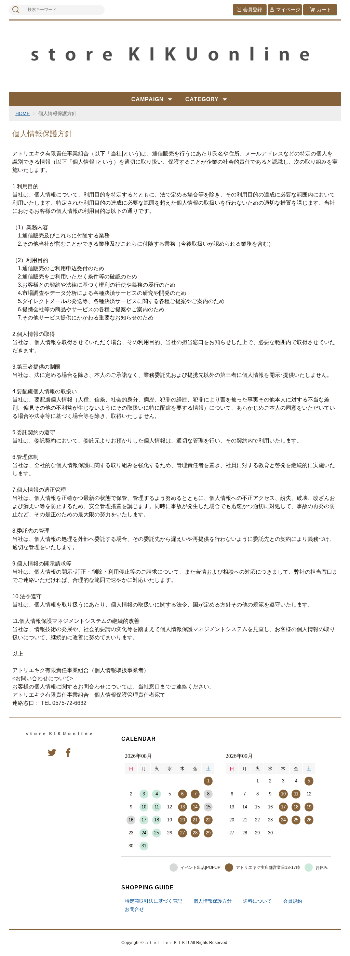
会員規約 (292, 901)
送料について (257, 901)
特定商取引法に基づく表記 (153, 901)
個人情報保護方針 (212, 901)
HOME (22, 113)
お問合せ (134, 909)
